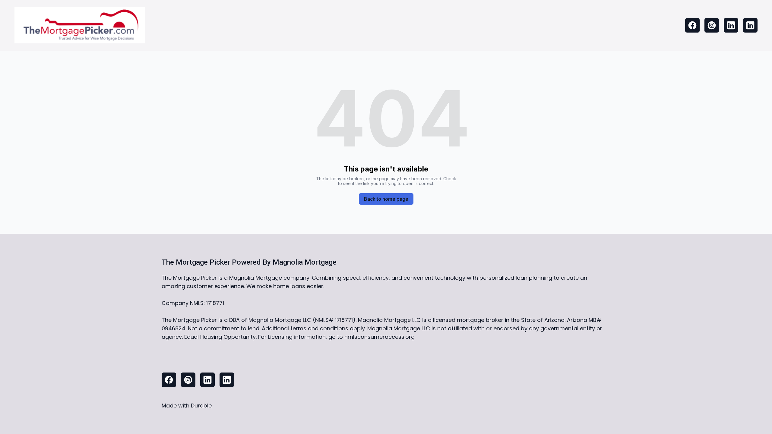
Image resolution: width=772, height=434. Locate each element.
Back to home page (386, 199)
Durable (201, 405)
